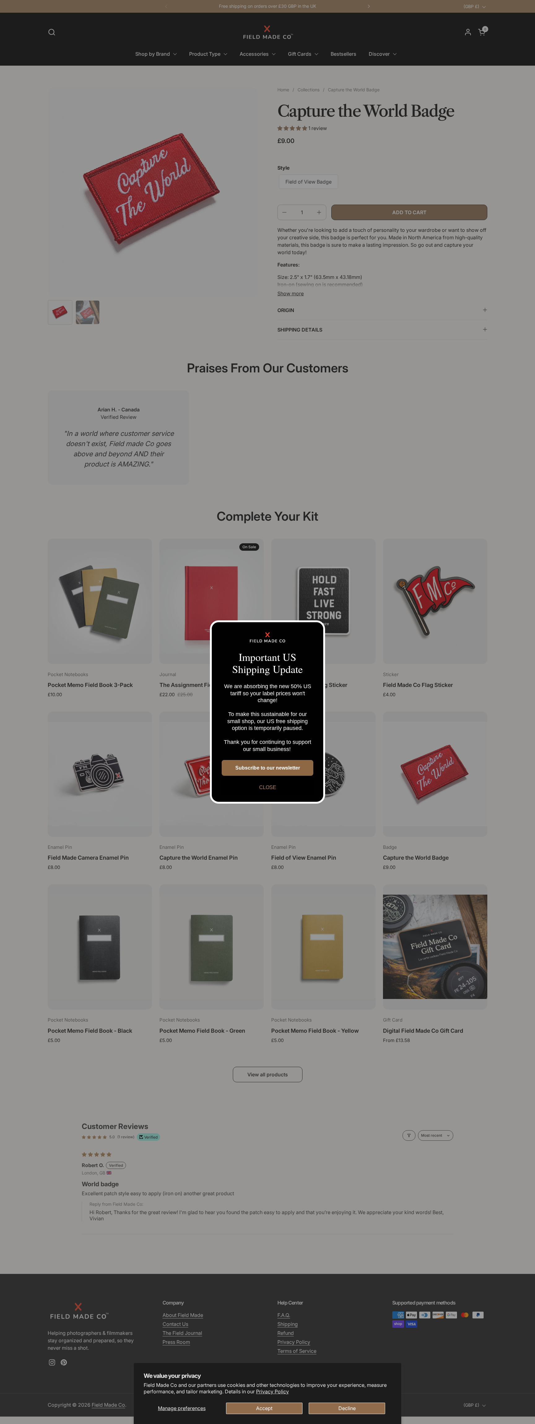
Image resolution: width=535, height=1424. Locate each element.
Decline (347, 1408)
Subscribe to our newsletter (267, 768)
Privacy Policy (272, 1391)
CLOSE (267, 787)
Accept (264, 1408)
